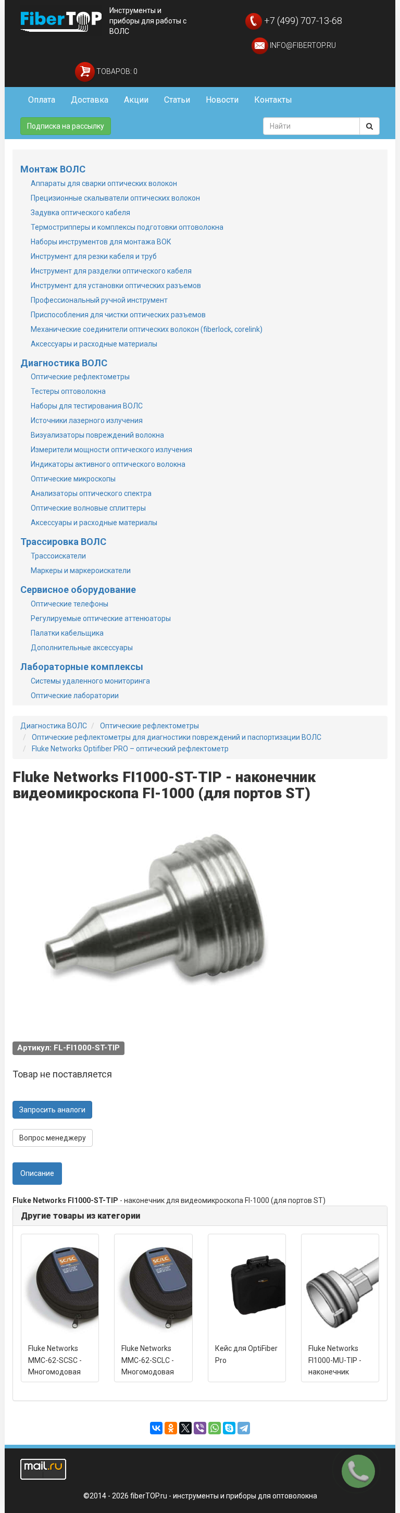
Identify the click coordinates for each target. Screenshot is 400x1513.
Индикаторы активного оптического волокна (108, 464)
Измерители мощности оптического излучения (111, 449)
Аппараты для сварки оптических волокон (104, 183)
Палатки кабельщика (67, 633)
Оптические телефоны (69, 604)
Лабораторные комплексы (81, 666)
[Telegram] (244, 1428)
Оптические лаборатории (75, 695)
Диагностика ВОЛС (63, 362)
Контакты (273, 100)
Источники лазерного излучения (87, 420)
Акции (136, 100)
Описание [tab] (37, 1173)
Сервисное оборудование (78, 589)
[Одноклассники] (171, 1428)
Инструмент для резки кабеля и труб (94, 256)
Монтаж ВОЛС (52, 169)
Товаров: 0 (116, 71)
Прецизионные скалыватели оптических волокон (115, 198)
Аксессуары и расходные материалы (94, 344)
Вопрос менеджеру (52, 1138)
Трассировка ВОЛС (63, 541)
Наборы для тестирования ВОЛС (87, 406)
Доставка (89, 100)
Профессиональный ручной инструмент (99, 300)
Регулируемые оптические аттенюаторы (101, 618)
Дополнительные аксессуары (82, 647)
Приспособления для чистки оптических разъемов (118, 315)
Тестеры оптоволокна (68, 391)
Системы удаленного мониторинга (90, 681)
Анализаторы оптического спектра (91, 493)
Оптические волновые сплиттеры (88, 508)
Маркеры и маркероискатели (81, 570)
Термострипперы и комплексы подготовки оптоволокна (127, 227)
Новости (222, 100)
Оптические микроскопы (73, 479)
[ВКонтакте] (156, 1428)
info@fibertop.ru (302, 45)
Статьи (177, 100)
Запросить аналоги (52, 1110)
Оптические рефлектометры (80, 377)
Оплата (41, 100)
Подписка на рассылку (65, 126)
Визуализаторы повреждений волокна (97, 435)
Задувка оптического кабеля (80, 212)
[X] (185, 1428)
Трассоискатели (58, 556)
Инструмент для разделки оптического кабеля (111, 271)
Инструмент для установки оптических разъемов (116, 285)
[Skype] (229, 1428)
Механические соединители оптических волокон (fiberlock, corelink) (146, 329)
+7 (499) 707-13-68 (302, 20)
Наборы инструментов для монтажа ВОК (101, 242)
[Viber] (200, 1428)
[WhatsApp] (214, 1428)
